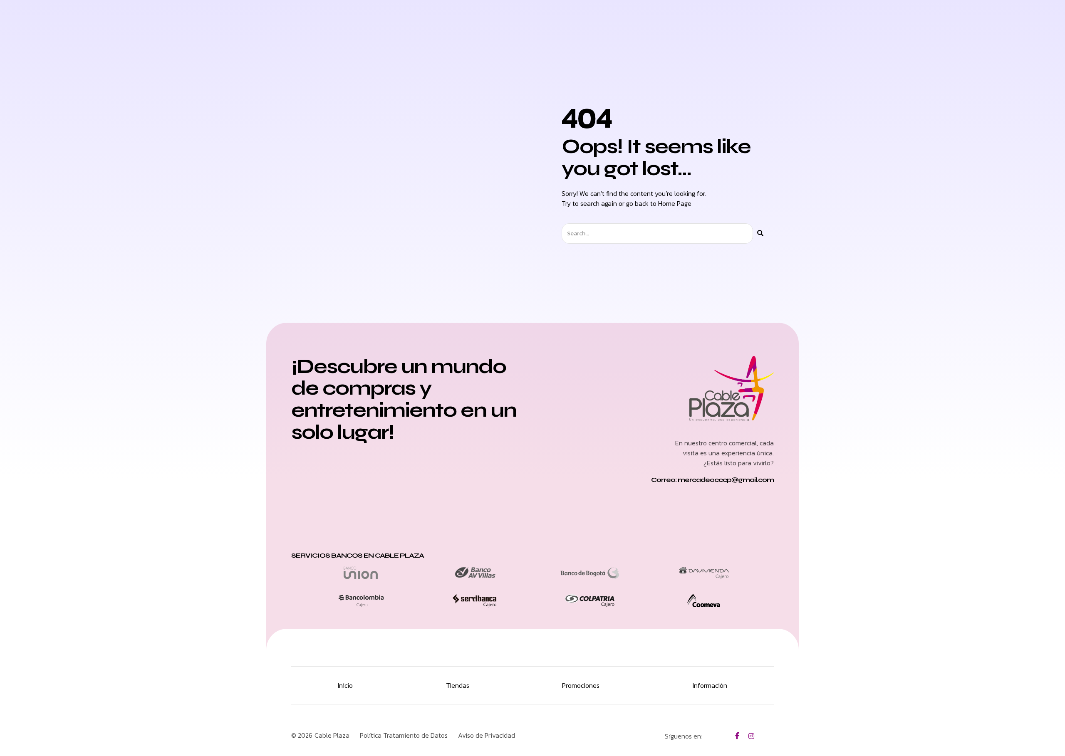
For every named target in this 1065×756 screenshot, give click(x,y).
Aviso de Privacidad (486, 735)
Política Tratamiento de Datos (404, 735)
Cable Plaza (332, 735)
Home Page (674, 203)
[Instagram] (751, 735)
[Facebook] (737, 735)
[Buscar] (760, 233)
